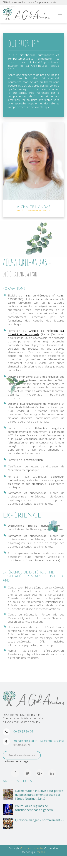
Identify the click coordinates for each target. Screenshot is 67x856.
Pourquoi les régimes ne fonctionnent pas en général (34, 808)
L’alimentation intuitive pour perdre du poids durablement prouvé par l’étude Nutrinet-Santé (39, 795)
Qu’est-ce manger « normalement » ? (39, 820)
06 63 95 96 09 (23, 731)
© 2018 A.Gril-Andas (32, 848)
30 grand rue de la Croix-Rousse (38, 741)
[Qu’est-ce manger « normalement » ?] (8, 823)
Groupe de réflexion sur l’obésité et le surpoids (36, 332)
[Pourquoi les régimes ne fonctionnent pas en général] (8, 809)
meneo (41, 852)
